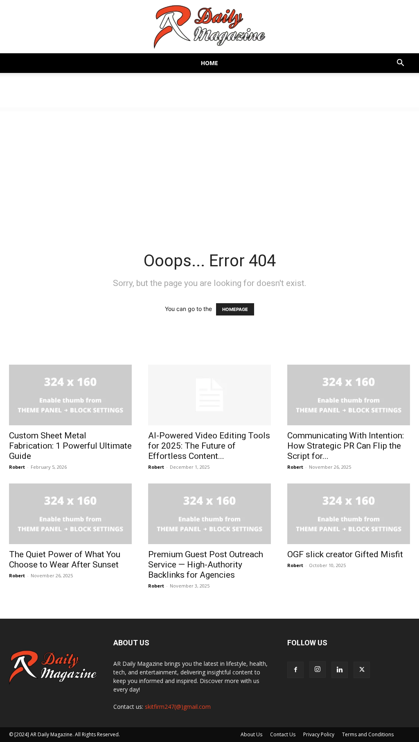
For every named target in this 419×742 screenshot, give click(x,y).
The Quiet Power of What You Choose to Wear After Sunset (64, 559)
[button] (400, 64)
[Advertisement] (209, 168)
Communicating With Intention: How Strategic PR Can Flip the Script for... (345, 446)
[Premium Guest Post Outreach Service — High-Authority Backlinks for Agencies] (209, 513)
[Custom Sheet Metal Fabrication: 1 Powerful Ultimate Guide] (70, 395)
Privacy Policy (318, 734)
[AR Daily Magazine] (209, 27)
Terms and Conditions (368, 734)
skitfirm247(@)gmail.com (178, 706)
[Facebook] (295, 670)
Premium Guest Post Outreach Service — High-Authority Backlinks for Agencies (205, 564)
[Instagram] (317, 669)
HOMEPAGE (235, 309)
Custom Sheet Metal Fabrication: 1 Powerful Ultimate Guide (70, 446)
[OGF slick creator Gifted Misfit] (348, 513)
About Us (251, 734)
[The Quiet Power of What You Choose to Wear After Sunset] (70, 513)
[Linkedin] (339, 670)
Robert (17, 467)
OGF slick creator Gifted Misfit (345, 554)
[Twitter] (362, 670)
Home (209, 63)
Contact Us (282, 734)
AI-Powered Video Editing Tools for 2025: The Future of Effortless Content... (209, 446)
